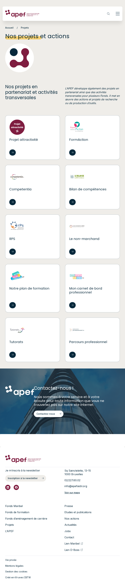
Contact (69, 537)
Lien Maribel (72, 543)
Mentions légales (14, 565)
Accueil (9, 27)
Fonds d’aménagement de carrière (26, 518)
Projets (9, 524)
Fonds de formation (17, 512)
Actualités (70, 524)
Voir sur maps (72, 492)
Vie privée (10, 560)
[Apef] (22, 14)
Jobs (67, 531)
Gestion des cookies (16, 571)
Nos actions (71, 518)
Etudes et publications (77, 512)
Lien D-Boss (71, 550)
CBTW (27, 577)
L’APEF (9, 531)
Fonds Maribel (14, 506)
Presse (68, 506)
